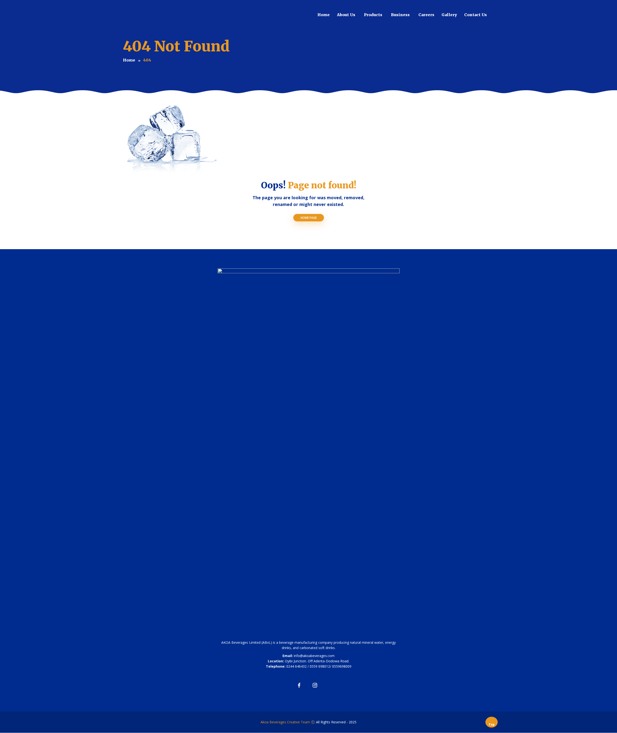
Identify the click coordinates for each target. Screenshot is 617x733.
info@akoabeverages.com (314, 655)
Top (492, 724)
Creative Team (298, 722)
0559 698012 (320, 666)
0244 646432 (296, 666)
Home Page (309, 218)
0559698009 (341, 666)
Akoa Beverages (274, 722)
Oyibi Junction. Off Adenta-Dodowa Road (317, 661)
